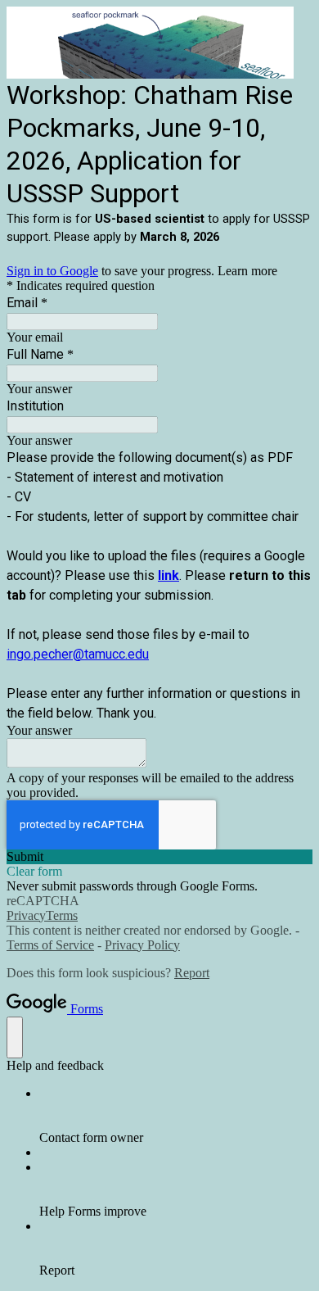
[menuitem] (175, 1115)
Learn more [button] (247, 271)
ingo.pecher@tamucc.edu (78, 654)
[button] (159, 856)
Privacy (26, 915)
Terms (62, 915)
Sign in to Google (52, 271)
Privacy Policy (142, 945)
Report (191, 973)
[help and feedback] (15, 1037)
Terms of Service (50, 945)
